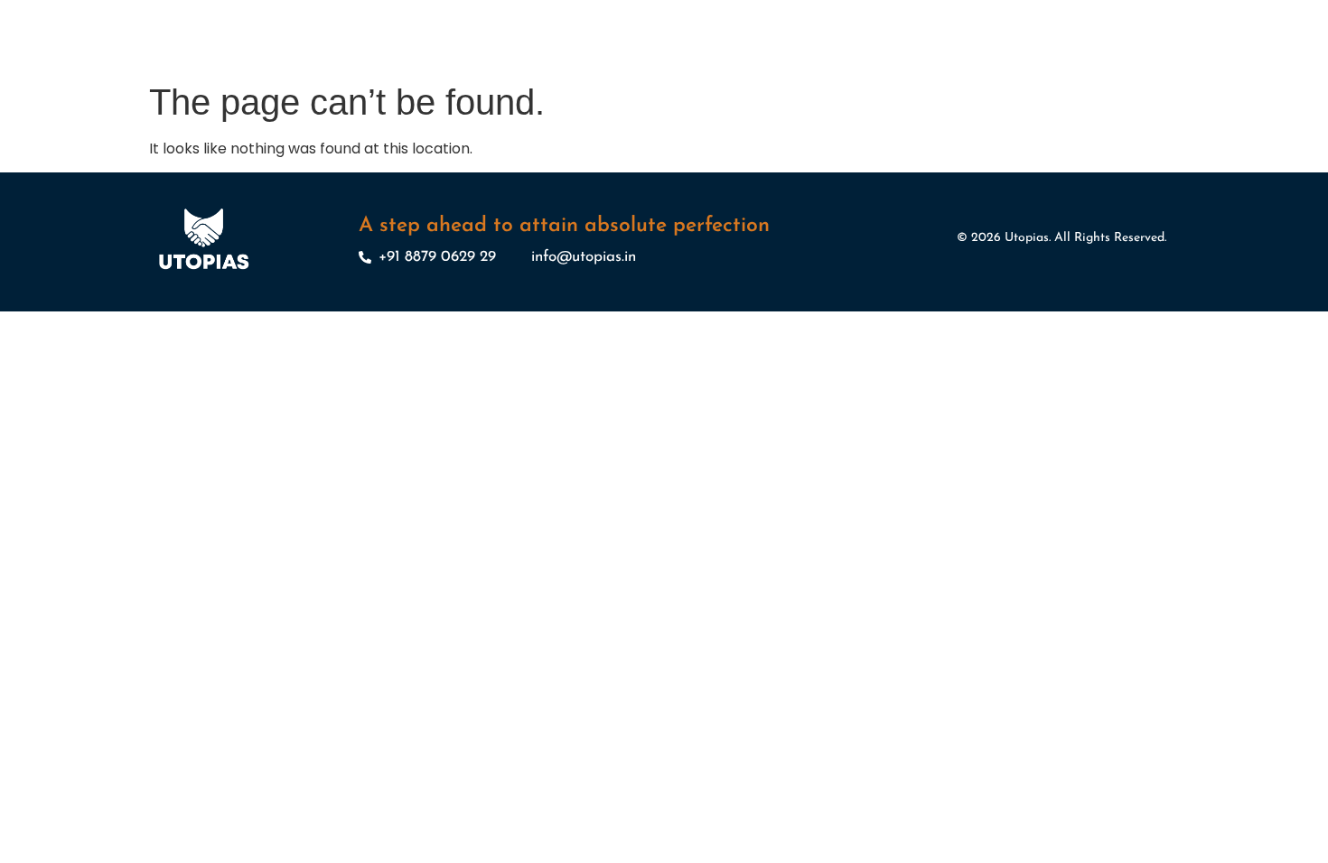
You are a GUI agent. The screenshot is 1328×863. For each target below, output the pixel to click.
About (545, 55)
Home (489, 55)
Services (608, 55)
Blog (1008, 55)
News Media (758, 55)
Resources (845, 55)
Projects (677, 55)
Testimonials (936, 55)
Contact (1065, 55)
